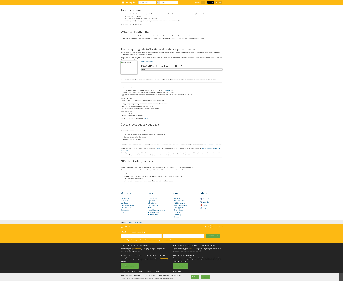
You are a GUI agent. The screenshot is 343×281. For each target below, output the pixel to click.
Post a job (192, 248)
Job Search (124, 203)
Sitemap (176, 217)
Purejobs (168, 90)
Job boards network (154, 212)
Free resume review (127, 205)
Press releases (178, 210)
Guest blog (177, 215)
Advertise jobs (152, 203)
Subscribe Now (213, 236)
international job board (137, 248)
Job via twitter (126, 208)
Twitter (122, 35)
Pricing (150, 208)
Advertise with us (180, 201)
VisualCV (158, 148)
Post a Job (180, 266)
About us (177, 198)
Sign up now (152, 201)
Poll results (125, 210)
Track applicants (153, 205)
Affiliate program (179, 203)
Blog (123, 212)
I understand (206, 277)
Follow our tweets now (147, 61)
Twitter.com (146, 118)
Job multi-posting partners (156, 210)
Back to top (127, 226)
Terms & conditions (180, 205)
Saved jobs (197, 2)
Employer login (153, 198)
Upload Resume (129, 266)
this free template (208, 144)
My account (125, 198)
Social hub (177, 212)
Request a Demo (153, 215)
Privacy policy (178, 208)
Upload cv (124, 201)
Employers (218, 2)
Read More (195, 277)
